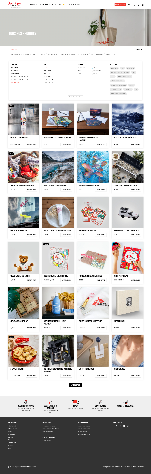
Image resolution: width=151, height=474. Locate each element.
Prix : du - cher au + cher (19, 76)
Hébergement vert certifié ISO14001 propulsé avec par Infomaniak (123, 466)
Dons (108, 54)
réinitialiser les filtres (76, 97)
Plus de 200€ (48, 82)
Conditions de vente (49, 426)
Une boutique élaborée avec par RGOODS (23, 466)
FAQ (129, 4)
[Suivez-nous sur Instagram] (120, 426)
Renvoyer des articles (84, 434)
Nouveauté (15, 73)
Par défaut (14, 68)
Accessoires (52, 54)
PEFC (122, 68)
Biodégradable (116, 89)
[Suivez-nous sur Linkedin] (128, 426)
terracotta (97, 71)
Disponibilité (15, 82)
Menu (34, 4)
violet (95, 74)
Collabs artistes (12, 428)
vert (79, 74)
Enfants (42, 54)
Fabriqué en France (117, 81)
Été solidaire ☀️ (58, 4)
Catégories (43, 4)
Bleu (95, 68)
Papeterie (84, 54)
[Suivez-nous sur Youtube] (124, 426)
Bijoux (9, 448)
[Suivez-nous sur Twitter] (117, 426)
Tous (45, 68)
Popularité (14, 70)
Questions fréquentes (84, 426)
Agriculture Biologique (118, 85)
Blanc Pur (81, 68)
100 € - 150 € (48, 76)
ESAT (133, 72)
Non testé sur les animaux (120, 72)
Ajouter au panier (31, 144)
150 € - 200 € (48, 79)
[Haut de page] (147, 466)
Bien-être (64, 54)
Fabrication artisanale (118, 93)
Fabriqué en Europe (124, 76)
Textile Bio (130, 68)
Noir (79, 71)
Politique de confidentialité (51, 428)
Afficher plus (75, 385)
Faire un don (120, 4)
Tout (115, 54)
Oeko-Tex (114, 68)
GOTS (113, 76)
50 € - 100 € (48, 73)
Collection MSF (73, 4)
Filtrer (140, 49)
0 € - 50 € (47, 70)
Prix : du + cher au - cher (19, 79)
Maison (74, 54)
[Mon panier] (143, 5)
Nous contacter (82, 431)
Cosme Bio (128, 89)
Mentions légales (48, 431)
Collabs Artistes (30, 54)
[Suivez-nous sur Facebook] (113, 426)
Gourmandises (97, 54)
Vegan (131, 85)
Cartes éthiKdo (47, 440)
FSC (136, 89)
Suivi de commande (84, 428)
